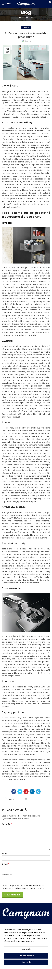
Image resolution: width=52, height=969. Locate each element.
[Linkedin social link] (32, 791)
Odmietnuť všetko (26, 955)
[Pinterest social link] (26, 791)
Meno (5, 853)
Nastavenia (26, 949)
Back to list (26, 799)
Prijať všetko (26, 962)
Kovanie (29, 17)
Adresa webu (7, 874)
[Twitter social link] (19, 791)
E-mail (5, 864)
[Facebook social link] (13, 791)
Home (21, 17)
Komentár (7, 824)
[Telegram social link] (38, 791)
